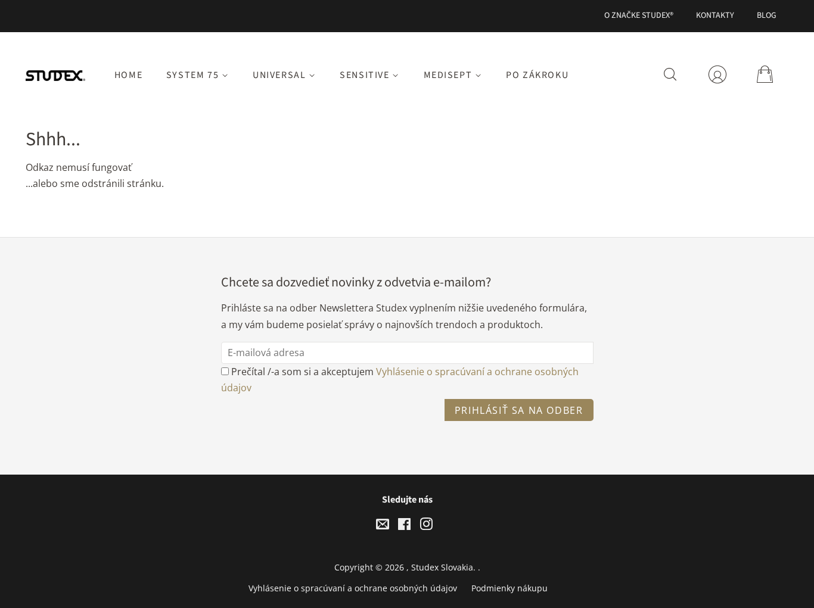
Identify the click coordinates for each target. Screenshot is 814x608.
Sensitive (366, 75)
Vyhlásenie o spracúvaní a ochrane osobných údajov (352, 588)
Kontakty (715, 15)
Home (128, 75)
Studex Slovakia (442, 567)
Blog (766, 15)
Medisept (449, 75)
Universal (281, 75)
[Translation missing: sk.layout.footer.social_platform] (382, 526)
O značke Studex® (638, 15)
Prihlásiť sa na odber (519, 410)
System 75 (194, 75)
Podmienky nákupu (509, 588)
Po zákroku (537, 75)
